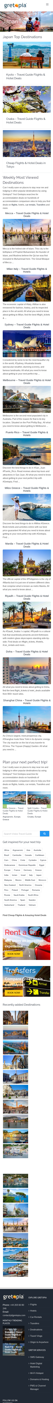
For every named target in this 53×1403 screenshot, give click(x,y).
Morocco (42, 877)
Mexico (18, 877)
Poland (15, 887)
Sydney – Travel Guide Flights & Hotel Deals (27, 326)
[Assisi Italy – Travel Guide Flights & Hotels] (15, 1089)
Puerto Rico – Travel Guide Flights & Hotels (27, 434)
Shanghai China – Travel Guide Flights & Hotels (27, 702)
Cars (6, 857)
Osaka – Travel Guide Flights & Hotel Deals (26, 95)
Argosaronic (18, 847)
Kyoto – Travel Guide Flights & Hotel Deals (26, 51)
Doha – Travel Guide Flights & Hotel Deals (27, 653)
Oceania (38, 882)
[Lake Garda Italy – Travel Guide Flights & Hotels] (15, 1118)
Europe (10, 801)
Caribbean (39, 852)
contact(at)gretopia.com (14, 1312)
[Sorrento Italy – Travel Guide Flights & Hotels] (15, 1133)
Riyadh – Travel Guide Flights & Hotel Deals (27, 597)
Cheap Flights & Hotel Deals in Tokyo (26, 139)
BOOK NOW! (13, 951)
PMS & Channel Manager (38, 1385)
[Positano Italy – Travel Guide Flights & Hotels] (15, 1178)
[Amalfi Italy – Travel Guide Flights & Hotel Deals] (15, 1192)
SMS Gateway (37, 1354)
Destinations (36, 1327)
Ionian (14, 872)
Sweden (32, 897)
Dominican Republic (27, 862)
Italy (31, 872)
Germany (28, 867)
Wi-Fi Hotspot (36, 1370)
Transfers (40, 205)
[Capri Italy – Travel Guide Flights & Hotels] (15, 1148)
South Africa (33, 892)
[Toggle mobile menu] (47, 4)
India (6, 872)
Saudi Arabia (19, 892)
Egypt (41, 862)
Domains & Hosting (39, 1376)
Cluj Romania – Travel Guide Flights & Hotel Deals (14, 796)
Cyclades (33, 857)
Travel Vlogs (36, 1333)
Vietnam (32, 902)
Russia (7, 892)
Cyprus (43, 857)
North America (25, 882)
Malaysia (8, 877)
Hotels (33, 1308)
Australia (37, 847)
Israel (23, 872)
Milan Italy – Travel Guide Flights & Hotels (27, 270)
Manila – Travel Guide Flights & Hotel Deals (27, 545)
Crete (22, 857)
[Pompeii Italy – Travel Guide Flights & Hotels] (15, 1059)
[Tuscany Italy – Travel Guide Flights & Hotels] (15, 1103)
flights (14, 205)
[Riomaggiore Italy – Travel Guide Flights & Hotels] (15, 1163)
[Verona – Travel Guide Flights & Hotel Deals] (15, 1044)
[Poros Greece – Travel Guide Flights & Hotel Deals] (15, 1252)
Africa (6, 847)
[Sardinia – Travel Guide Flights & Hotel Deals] (15, 1029)
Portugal (25, 887)
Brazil (6, 852)
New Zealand (10, 882)
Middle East (30, 877)
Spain (22, 897)
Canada (28, 852)
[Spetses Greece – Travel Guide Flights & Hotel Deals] (15, 1237)
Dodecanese (9, 862)
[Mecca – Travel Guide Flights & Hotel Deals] (15, 1222)
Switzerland (9, 902)
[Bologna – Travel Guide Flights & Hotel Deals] (15, 1015)
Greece (43, 801)
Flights (33, 1302)
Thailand (21, 902)
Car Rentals (36, 1314)
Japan (29, 61)
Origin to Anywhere (39, 1339)
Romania (18, 801)
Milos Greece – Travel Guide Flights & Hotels (27, 489)
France (17, 867)
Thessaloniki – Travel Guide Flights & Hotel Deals (39, 796)
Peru (6, 887)
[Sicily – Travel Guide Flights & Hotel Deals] (15, 1074)
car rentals (30, 205)
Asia (24, 61)
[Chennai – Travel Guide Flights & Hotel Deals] (15, 1207)
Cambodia (17, 852)
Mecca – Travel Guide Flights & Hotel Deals (27, 214)
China (14, 857)
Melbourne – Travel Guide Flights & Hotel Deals (27, 381)
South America (10, 897)
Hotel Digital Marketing (36, 1362)
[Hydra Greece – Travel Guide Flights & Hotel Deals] (15, 1267)
